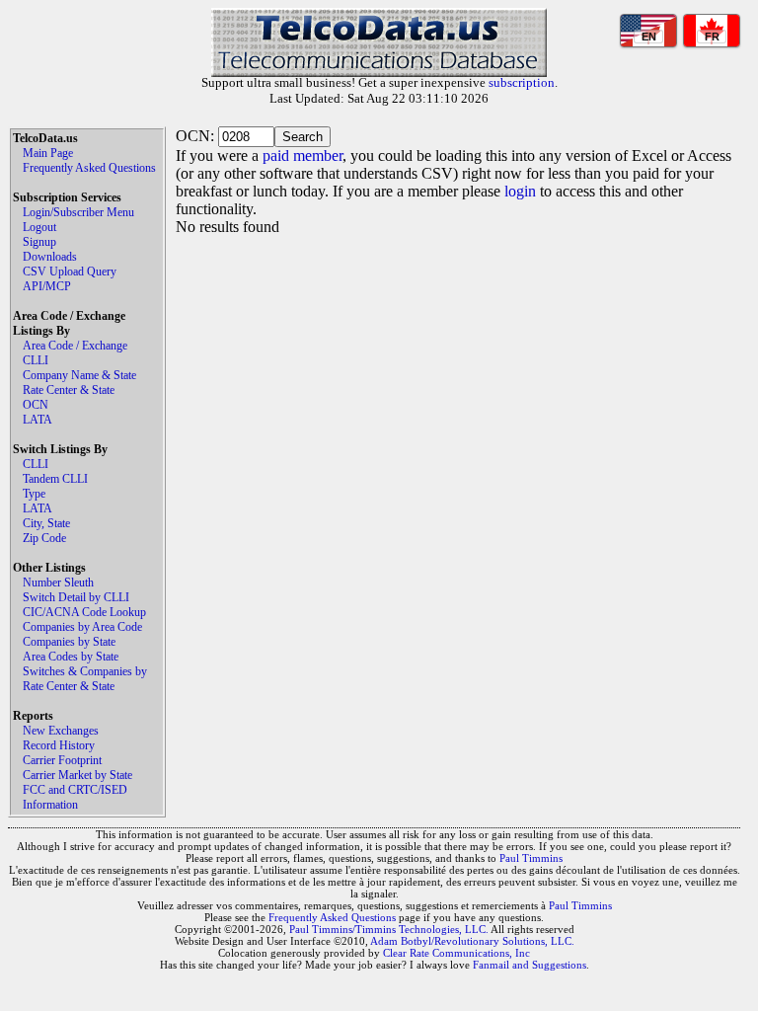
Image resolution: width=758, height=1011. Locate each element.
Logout (39, 227)
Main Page (48, 153)
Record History (59, 745)
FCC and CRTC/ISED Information (75, 797)
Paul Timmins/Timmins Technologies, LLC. (389, 929)
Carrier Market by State (77, 775)
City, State (46, 523)
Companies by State (69, 642)
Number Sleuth (58, 582)
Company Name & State (79, 375)
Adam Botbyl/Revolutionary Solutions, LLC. (472, 941)
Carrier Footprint (62, 760)
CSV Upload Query (69, 271)
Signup (39, 242)
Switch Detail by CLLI (76, 597)
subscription (522, 82)
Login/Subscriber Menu (78, 212)
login (520, 191)
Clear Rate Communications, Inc (456, 953)
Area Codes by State (70, 656)
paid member (302, 155)
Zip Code (44, 538)
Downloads (50, 257)
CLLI (35, 360)
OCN (35, 405)
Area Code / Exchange (75, 345)
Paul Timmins (531, 858)
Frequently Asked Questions (89, 168)
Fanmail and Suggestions (529, 965)
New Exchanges (61, 731)
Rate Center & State (68, 390)
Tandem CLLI (55, 479)
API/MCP (47, 286)
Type (34, 494)
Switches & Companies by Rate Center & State (85, 678)
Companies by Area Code (82, 627)
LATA (37, 420)
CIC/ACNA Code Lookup (84, 612)
